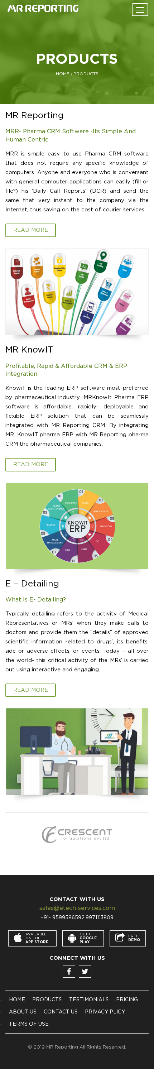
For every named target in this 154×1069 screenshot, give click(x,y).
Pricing (127, 999)
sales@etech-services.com (77, 908)
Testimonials (89, 999)
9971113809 (100, 917)
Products (47, 999)
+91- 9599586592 (62, 917)
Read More (30, 230)
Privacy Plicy (105, 1012)
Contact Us (61, 1012)
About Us (23, 1012)
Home (62, 74)
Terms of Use (29, 1024)
